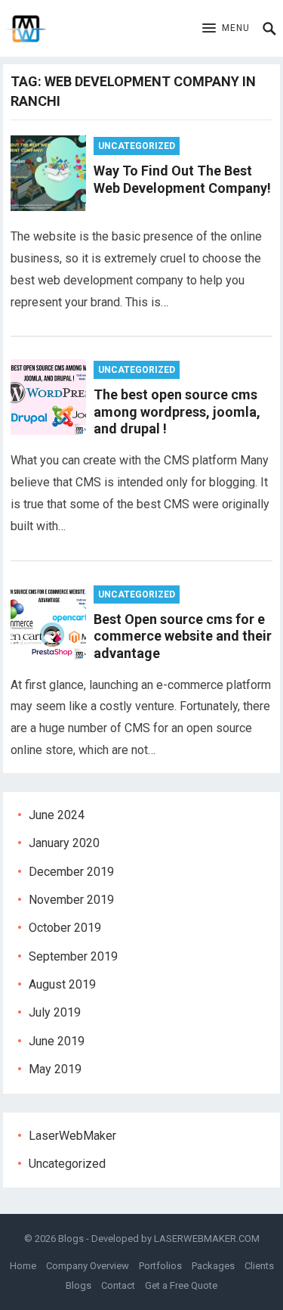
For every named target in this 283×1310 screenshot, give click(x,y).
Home (23, 1265)
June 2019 (57, 1041)
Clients (259, 1265)
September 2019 (73, 956)
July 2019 (55, 1012)
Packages (213, 1265)
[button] (226, 28)
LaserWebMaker (72, 1135)
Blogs (71, 1238)
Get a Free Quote (181, 1285)
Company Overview (87, 1265)
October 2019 (65, 927)
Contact (118, 1285)
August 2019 (62, 984)
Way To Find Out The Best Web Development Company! (182, 179)
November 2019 (71, 899)
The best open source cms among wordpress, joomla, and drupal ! (177, 411)
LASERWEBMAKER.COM (207, 1238)
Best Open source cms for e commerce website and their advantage (183, 636)
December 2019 (71, 872)
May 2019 (55, 1069)
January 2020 (64, 843)
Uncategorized (136, 146)
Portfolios (160, 1265)
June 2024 (57, 815)
